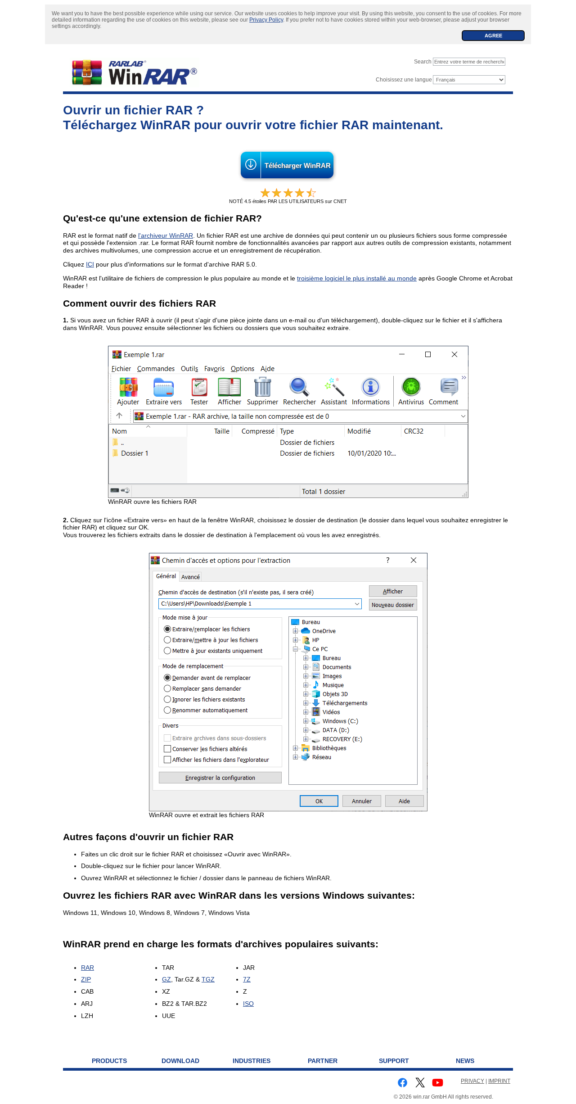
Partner (323, 1060)
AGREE (493, 35)
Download (180, 1060)
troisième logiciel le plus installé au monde (357, 278)
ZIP (86, 979)
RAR (87, 967)
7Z (247, 979)
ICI (90, 264)
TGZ (208, 979)
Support (394, 1060)
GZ (166, 979)
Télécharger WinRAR (298, 165)
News (465, 1060)
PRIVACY (472, 1081)
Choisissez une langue (404, 80)
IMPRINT (499, 1081)
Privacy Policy (266, 20)
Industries (251, 1060)
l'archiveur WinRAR (165, 235)
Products (109, 1060)
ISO (248, 1003)
